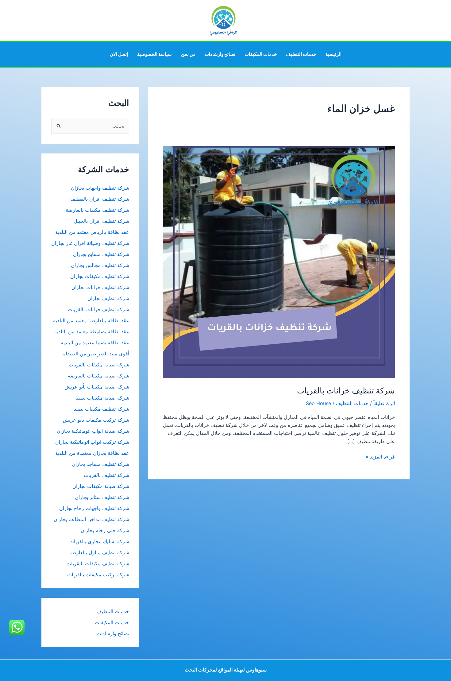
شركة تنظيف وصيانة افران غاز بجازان (90, 243)
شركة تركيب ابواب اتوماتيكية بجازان (92, 442)
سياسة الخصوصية (154, 54)
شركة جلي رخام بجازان (105, 530)
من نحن (188, 54)
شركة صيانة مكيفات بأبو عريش (96, 387)
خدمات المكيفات (261, 54)
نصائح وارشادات (220, 54)
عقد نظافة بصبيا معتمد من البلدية (95, 342)
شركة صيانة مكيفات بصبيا (102, 398)
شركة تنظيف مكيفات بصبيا (101, 409)
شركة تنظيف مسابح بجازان (101, 254)
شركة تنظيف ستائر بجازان (102, 497)
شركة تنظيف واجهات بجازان (100, 188)
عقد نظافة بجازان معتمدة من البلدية (92, 453)
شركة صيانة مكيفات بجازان (100, 486)
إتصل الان (119, 54)
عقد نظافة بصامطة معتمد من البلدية (91, 331)
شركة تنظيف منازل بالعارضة (99, 552)
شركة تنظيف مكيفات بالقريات (98, 563)
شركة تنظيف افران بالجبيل (101, 221)
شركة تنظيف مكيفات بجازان (99, 276)
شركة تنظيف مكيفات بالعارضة (96, 210)
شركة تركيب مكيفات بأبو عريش (96, 420)
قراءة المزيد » (380, 457)
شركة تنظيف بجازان (108, 298)
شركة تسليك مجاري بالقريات (99, 541)
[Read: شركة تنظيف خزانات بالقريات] (279, 262)
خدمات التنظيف (301, 54)
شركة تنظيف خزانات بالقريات (346, 390)
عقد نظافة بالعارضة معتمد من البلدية (91, 320)
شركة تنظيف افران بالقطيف (99, 199)
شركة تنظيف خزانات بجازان (100, 287)
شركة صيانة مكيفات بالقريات (99, 365)
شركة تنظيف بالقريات (106, 475)
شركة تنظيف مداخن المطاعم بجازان (91, 519)
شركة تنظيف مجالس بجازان (99, 265)
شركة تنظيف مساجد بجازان (100, 464)
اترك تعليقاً (384, 403)
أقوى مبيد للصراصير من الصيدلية (95, 353)
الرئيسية (333, 54)
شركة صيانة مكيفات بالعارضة (98, 376)
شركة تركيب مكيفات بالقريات (98, 574)
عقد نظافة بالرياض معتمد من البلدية (91, 232)
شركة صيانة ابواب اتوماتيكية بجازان (93, 431)
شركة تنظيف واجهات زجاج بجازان (94, 508)
